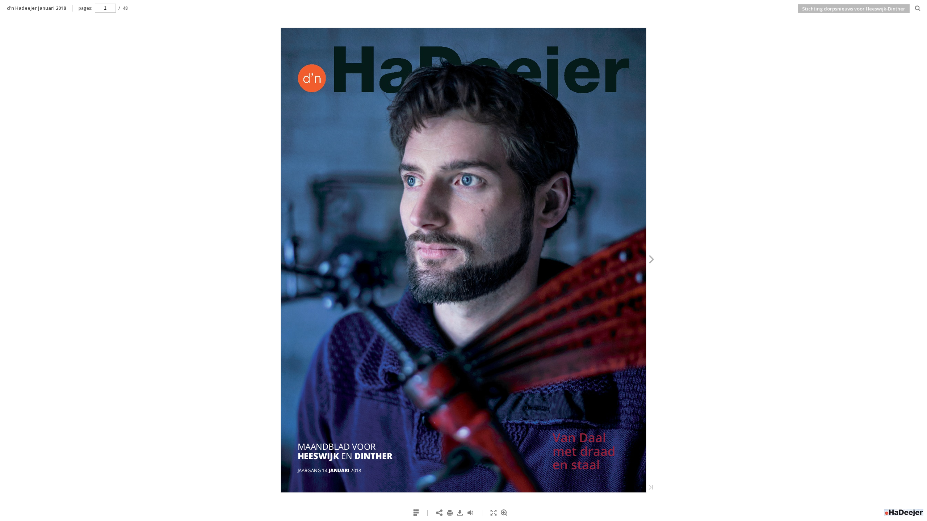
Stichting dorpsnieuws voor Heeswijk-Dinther (853, 8)
